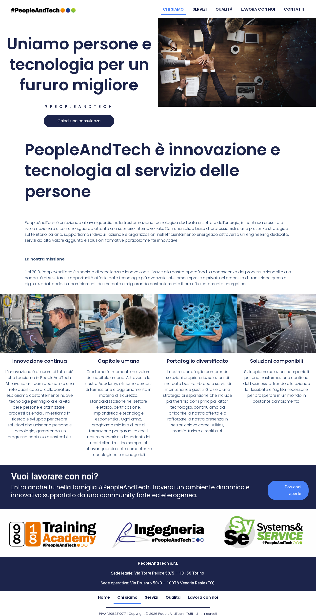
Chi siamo (173, 9)
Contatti (294, 9)
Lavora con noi (258, 9)
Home (104, 597)
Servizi (200, 9)
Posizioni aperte (293, 490)
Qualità (224, 9)
